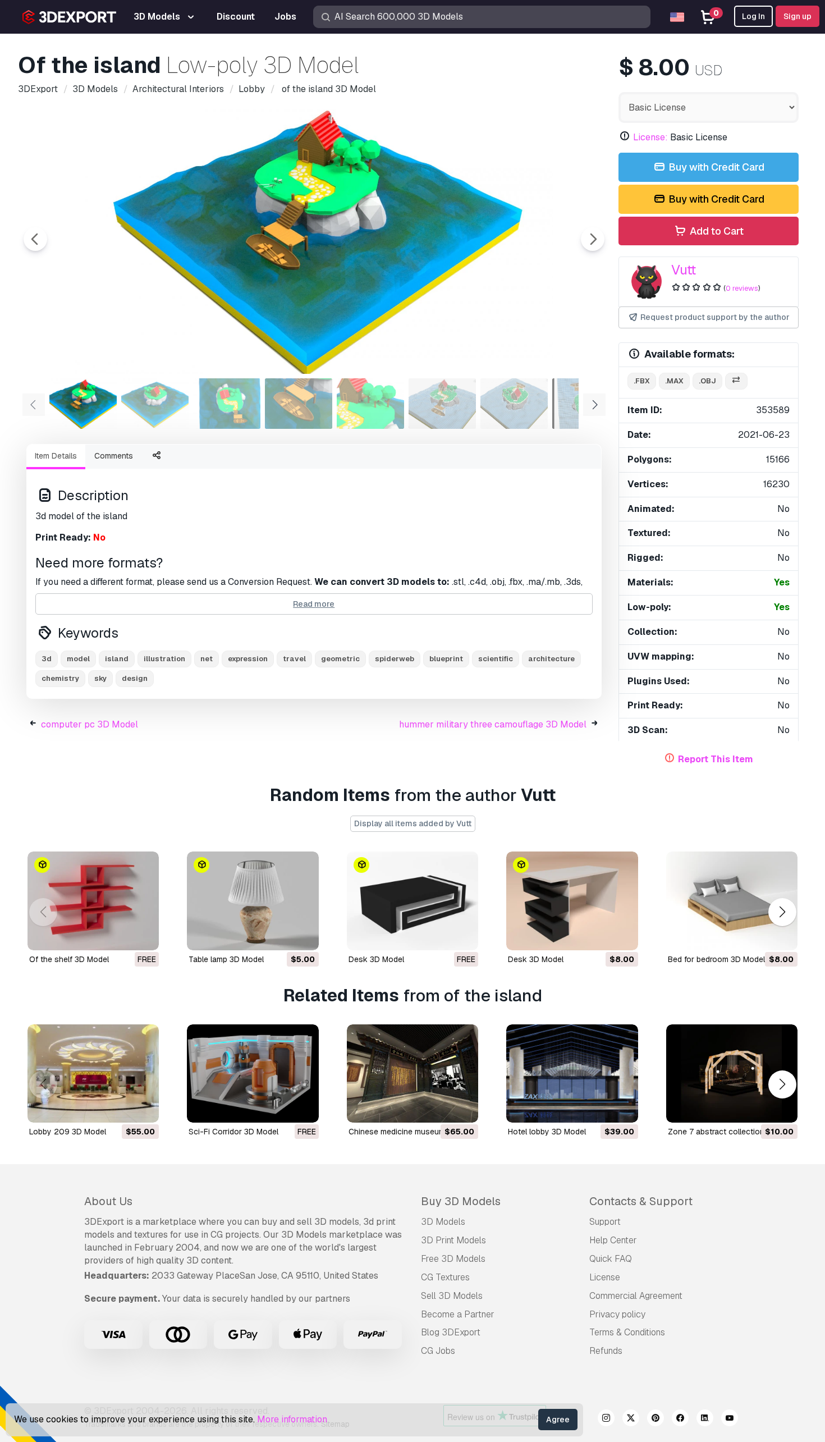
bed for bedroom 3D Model (716, 959)
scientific (495, 658)
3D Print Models (453, 1240)
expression (248, 658)
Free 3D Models (453, 1259)
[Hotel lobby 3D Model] (572, 1073)
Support (605, 1222)
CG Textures (445, 1277)
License (604, 1277)
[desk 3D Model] (412, 901)
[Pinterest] (655, 1419)
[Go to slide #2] (155, 403)
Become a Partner (457, 1314)
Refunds (605, 1351)
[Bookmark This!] (142, 934)
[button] (782, 911)
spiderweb (394, 658)
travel (294, 658)
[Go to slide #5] (370, 403)
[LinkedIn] (705, 1419)
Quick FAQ (610, 1259)
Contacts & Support (641, 1201)
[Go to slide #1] (83, 403)
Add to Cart (716, 231)
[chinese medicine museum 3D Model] (412, 1073)
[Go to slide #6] (442, 403)
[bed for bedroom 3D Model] (731, 901)
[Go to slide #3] (226, 403)
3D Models (443, 1222)
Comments (113, 456)
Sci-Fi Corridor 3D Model (233, 1132)
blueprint (446, 658)
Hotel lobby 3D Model (547, 1132)
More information (292, 1419)
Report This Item (715, 759)
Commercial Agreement (635, 1296)
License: (650, 137)
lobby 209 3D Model (67, 1132)
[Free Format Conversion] (736, 381)
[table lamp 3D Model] (252, 901)
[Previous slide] (35, 239)
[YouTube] (729, 1419)
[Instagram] (606, 1419)
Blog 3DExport (450, 1332)
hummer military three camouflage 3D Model (492, 724)
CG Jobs (438, 1351)
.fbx (642, 381)
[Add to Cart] (279, 934)
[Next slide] (592, 239)
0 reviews (742, 288)
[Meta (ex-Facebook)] (680, 1419)
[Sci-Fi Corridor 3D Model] (252, 1073)
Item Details (56, 456)
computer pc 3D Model (89, 724)
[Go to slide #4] (298, 403)
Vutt (683, 269)
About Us (108, 1201)
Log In (753, 16)
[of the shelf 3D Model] (93, 901)
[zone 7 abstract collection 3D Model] (731, 1073)
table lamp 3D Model (226, 959)
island (117, 658)
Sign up (797, 16)
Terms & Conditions (627, 1332)
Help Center (613, 1240)
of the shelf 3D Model (69, 959)
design (135, 678)
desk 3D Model (376, 959)
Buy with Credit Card (715, 167)
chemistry (60, 678)
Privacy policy (617, 1314)
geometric (340, 658)
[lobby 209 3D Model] (93, 1073)
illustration (164, 658)
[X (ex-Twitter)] (631, 1419)
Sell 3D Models (452, 1296)
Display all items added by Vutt (412, 823)
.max (674, 381)
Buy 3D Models (461, 1201)
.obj (707, 381)
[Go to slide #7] (514, 403)
